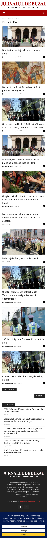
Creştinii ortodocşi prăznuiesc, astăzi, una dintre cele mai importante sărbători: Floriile (23, 199)
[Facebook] (20, 507)
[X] (26, 507)
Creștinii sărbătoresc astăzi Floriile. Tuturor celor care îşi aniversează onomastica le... (20, 295)
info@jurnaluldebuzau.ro (30, 501)
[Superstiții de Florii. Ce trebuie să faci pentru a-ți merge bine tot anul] (23, 73)
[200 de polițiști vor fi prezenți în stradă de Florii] (23, 321)
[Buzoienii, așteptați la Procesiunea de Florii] (23, 36)
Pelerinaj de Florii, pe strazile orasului (20, 258)
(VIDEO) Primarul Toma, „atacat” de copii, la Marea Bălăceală (23, 410)
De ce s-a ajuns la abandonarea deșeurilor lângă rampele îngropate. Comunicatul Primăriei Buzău (23, 431)
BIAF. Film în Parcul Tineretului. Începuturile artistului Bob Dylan (23, 451)
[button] (4, 13)
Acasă (4, 19)
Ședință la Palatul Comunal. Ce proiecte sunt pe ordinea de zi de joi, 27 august (24, 420)
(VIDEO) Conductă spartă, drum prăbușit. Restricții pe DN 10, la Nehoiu (22, 441)
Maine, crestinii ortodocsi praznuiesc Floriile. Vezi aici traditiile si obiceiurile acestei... (21, 217)
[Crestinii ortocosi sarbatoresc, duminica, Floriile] (23, 362)
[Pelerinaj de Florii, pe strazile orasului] (23, 242)
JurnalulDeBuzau (7, 302)
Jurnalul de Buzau (7, 57)
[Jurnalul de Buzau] (23, 5)
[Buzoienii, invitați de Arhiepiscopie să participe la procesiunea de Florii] (23, 145)
